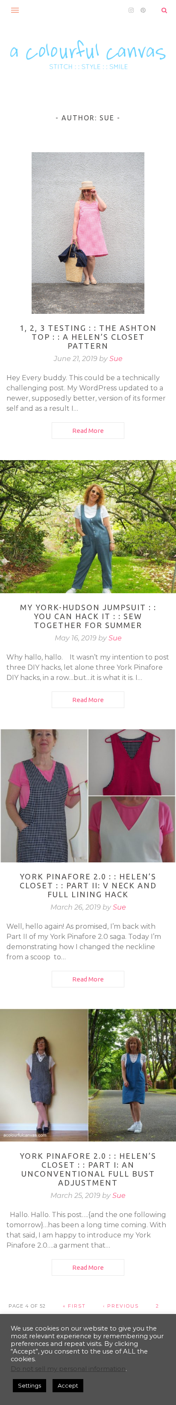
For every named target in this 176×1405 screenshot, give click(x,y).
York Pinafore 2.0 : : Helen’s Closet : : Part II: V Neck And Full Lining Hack (88, 885)
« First (74, 1306)
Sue (116, 359)
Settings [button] (29, 1385)
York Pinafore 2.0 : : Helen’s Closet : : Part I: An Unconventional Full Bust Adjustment (88, 1169)
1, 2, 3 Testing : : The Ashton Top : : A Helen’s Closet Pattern (88, 337)
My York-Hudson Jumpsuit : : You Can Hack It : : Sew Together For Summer (88, 616)
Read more (88, 430)
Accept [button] (68, 1385)
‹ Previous (121, 1306)
